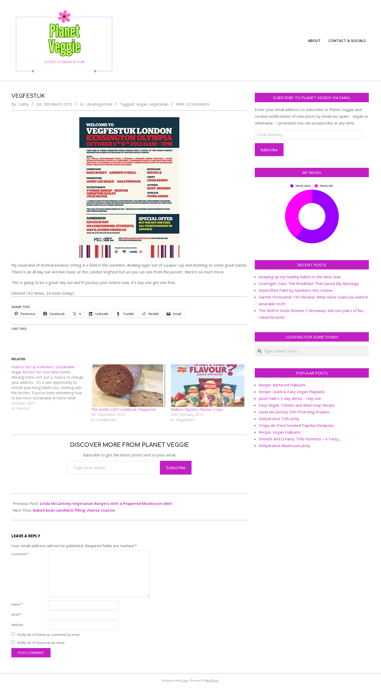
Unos (185, 680)
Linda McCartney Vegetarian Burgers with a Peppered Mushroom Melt (106, 503)
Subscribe (175, 467)
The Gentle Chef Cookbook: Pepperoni (123, 409)
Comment (20, 554)
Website (17, 625)
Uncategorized (99, 104)
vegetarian (158, 104)
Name (17, 604)
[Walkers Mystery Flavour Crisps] (208, 385)
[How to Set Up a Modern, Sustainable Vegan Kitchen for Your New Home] (51, 387)
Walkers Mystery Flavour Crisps (197, 409)
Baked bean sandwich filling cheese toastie (74, 510)
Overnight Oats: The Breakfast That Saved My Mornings (309, 283)
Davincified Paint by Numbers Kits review (296, 290)
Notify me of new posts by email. (41, 643)
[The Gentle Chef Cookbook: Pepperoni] (128, 385)
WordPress (212, 680)
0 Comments (198, 104)
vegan (141, 104)
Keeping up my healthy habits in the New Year (300, 276)
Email (16, 614)
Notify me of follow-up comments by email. (48, 635)
